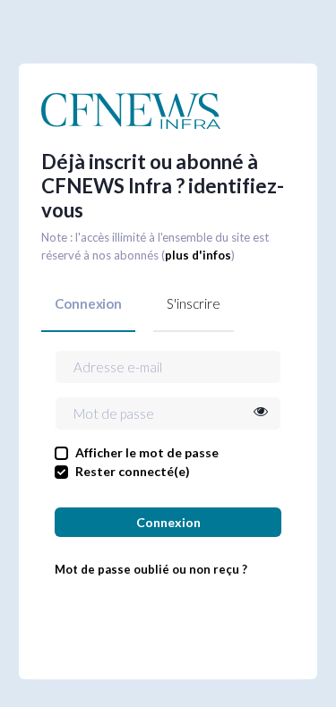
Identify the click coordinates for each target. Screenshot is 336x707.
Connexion (88, 303)
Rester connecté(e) (132, 471)
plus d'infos (198, 255)
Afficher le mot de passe (147, 452)
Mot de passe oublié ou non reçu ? (151, 569)
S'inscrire (193, 303)
